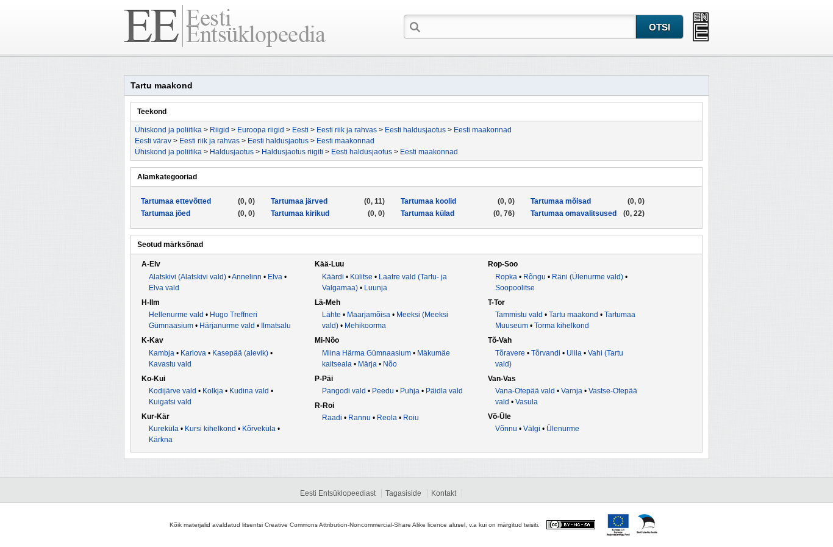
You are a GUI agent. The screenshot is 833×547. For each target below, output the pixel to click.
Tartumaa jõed (165, 213)
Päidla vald (444, 391)
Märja (367, 364)
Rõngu (534, 277)
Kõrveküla (259, 428)
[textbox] (529, 26)
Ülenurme (562, 428)
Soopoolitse (515, 288)
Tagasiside (403, 493)
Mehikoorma (365, 325)
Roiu (411, 417)
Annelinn (247, 277)
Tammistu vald (519, 314)
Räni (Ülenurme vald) (587, 277)
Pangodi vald (344, 391)
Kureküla (164, 428)
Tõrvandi (545, 353)
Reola (387, 417)
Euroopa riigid (260, 130)
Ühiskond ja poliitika (168, 130)
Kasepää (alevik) (240, 353)
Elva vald (164, 288)
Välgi (531, 428)
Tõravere (510, 353)
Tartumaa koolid (428, 201)
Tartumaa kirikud (300, 213)
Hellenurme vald (176, 314)
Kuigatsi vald (170, 402)
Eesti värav (153, 141)
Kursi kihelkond (210, 428)
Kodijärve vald (172, 391)
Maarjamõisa (368, 314)
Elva (275, 277)
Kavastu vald (170, 364)
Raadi (332, 417)
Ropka (506, 277)
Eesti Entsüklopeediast (338, 493)
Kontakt (443, 493)
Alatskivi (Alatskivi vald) (187, 277)
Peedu (383, 391)
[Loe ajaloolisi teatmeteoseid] (701, 26)
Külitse (361, 277)
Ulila (574, 353)
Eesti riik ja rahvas (346, 130)
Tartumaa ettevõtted (176, 201)
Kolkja (212, 391)
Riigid (219, 130)
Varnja (571, 391)
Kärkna (161, 439)
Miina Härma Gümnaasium (366, 353)
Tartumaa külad (427, 213)
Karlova (193, 353)
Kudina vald (249, 391)
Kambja (161, 353)
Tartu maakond (573, 314)
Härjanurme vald (227, 325)
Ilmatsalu (276, 325)
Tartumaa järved (299, 201)
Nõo (390, 364)
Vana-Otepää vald (525, 391)
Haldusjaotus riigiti (292, 152)
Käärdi (333, 277)
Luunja (375, 288)
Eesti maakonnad (483, 130)
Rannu (359, 417)
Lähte (331, 314)
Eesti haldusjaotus (415, 130)
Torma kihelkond (561, 325)
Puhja (410, 391)
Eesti (300, 130)
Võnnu (506, 428)
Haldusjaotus (232, 152)
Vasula (526, 402)
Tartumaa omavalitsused (574, 213)
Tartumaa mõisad (561, 201)
